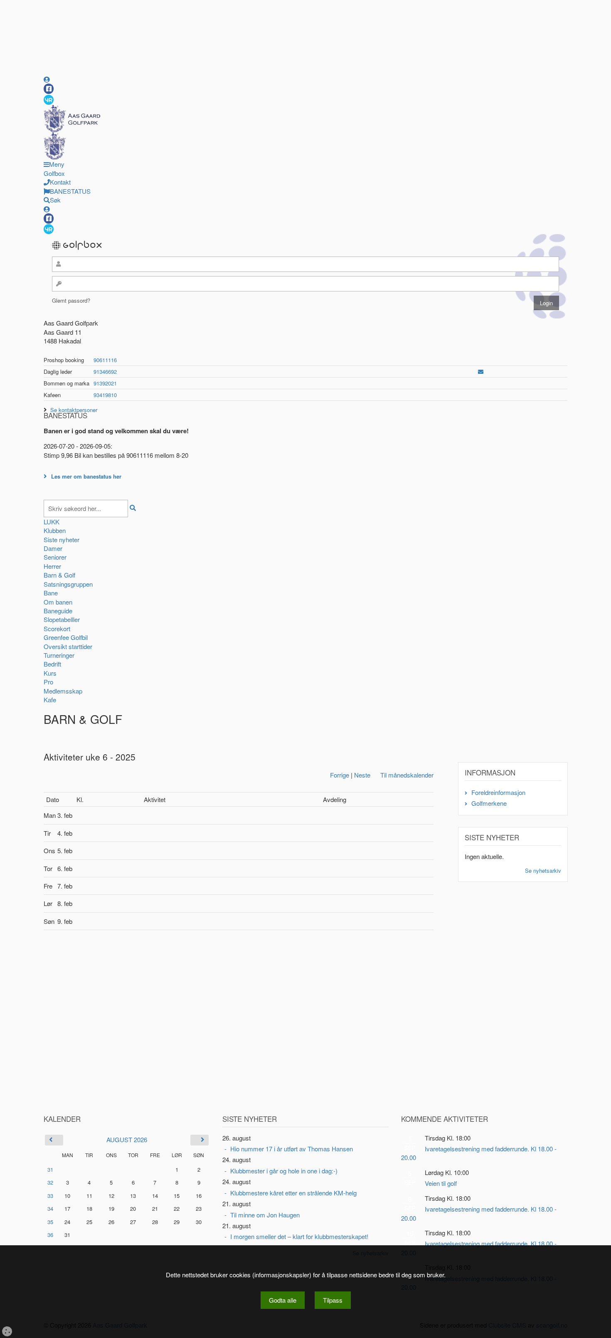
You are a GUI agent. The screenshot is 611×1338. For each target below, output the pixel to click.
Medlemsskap (63, 690)
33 (50, 1196)
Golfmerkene (489, 803)
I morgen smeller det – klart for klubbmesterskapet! (299, 1236)
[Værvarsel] (49, 99)
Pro (48, 681)
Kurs (50, 673)
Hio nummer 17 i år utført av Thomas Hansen (291, 1148)
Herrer (52, 566)
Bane (51, 592)
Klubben (55, 530)
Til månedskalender (407, 774)
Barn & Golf (59, 574)
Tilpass (332, 1300)
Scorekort (57, 628)
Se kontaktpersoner (73, 410)
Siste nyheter (61, 539)
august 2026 (126, 1139)
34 (50, 1208)
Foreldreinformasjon (498, 792)
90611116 (105, 360)
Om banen (58, 601)
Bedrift (52, 663)
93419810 (105, 395)
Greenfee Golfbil (66, 637)
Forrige (339, 774)
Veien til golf (441, 1183)
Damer (53, 548)
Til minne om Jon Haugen (265, 1214)
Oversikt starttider (68, 646)
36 (50, 1235)
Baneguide (58, 610)
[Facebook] (49, 89)
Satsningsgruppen (68, 584)
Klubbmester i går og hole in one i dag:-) (284, 1170)
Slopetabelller (62, 619)
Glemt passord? (71, 300)
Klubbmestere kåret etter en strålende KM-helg (293, 1192)
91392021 (105, 383)
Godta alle (282, 1300)
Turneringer (59, 655)
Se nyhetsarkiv (543, 870)
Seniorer (55, 557)
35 (50, 1222)
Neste (362, 774)
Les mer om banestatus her (86, 476)
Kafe (50, 699)
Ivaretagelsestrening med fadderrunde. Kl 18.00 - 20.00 (479, 1153)
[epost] (480, 371)
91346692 (105, 371)
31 (50, 1169)
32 (50, 1182)
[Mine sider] (47, 79)
